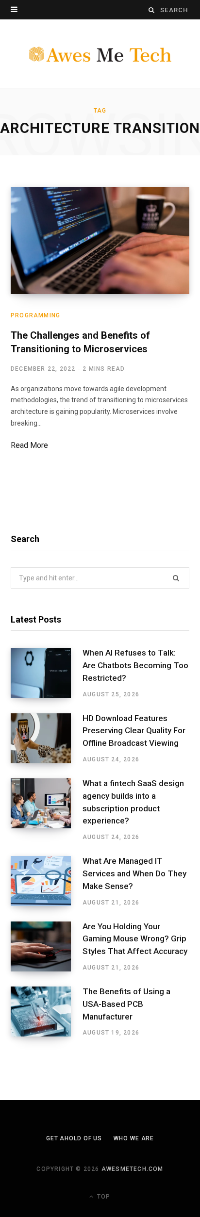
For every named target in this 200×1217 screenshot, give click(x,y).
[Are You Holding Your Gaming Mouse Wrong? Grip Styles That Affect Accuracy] (47, 946)
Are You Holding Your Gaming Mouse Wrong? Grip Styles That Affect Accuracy (135, 938)
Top (102, 1196)
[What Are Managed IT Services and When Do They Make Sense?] (47, 881)
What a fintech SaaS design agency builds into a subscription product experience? (133, 801)
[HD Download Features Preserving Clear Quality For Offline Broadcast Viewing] (47, 738)
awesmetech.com (132, 1169)
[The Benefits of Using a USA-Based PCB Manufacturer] (47, 1012)
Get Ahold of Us (74, 1138)
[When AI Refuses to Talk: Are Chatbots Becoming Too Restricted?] (47, 673)
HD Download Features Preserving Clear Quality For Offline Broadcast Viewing (134, 730)
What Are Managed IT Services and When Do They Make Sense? (134, 873)
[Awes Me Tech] (100, 54)
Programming (35, 315)
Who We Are (134, 1138)
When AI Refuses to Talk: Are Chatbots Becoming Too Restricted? (135, 665)
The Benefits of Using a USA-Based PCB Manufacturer (126, 1004)
